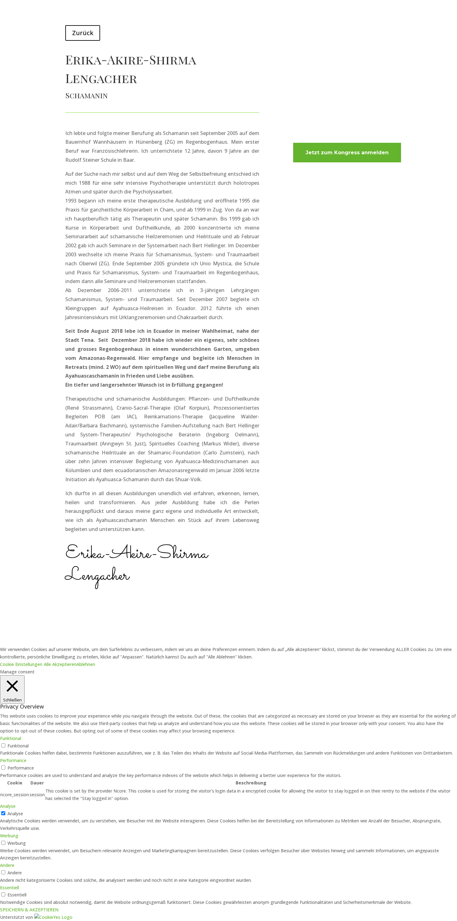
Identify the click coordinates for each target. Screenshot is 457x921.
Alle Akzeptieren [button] (60, 664)
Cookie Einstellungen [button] (21, 664)
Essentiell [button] (9, 888)
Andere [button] (7, 865)
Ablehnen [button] (85, 664)
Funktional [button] (10, 738)
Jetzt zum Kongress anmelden (347, 153)
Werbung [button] (9, 836)
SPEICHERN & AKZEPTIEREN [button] (29, 910)
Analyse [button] (8, 806)
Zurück (82, 33)
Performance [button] (13, 760)
